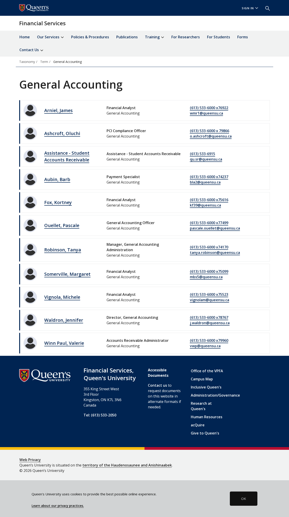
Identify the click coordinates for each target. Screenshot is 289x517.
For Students (218, 36)
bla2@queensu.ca (205, 182)
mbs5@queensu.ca (206, 276)
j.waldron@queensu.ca (210, 322)
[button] (266, 8)
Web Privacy (30, 459)
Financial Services (42, 23)
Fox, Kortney (58, 202)
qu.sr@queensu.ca (206, 159)
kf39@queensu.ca (205, 205)
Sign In (248, 8)
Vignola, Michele (62, 297)
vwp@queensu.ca (205, 345)
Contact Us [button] (29, 49)
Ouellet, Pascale (61, 225)
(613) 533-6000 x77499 (209, 222)
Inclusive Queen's (206, 387)
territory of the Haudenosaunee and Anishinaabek (127, 465)
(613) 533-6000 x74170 (209, 247)
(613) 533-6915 (202, 153)
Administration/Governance (215, 395)
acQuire (198, 425)
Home (24, 36)
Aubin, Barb (57, 179)
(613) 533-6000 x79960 (209, 340)
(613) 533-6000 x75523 (209, 294)
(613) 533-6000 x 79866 (209, 130)
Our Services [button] (48, 36)
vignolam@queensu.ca (209, 299)
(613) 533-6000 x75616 (209, 199)
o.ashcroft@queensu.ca (211, 136)
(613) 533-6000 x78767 (209, 317)
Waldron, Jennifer (63, 320)
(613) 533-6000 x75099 (209, 271)
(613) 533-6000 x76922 (209, 107)
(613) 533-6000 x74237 (209, 176)
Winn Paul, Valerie (64, 343)
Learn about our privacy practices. (58, 506)
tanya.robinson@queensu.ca (215, 252)
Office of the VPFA (207, 370)
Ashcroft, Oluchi (62, 133)
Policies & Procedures (90, 36)
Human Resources (206, 416)
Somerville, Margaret (67, 274)
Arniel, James (58, 110)
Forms (242, 36)
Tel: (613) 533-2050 (100, 415)
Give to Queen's (205, 433)
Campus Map (202, 379)
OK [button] (243, 498)
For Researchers (185, 36)
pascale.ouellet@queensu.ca (215, 228)
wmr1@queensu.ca (206, 113)
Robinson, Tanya (62, 250)
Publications (127, 36)
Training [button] (153, 36)
